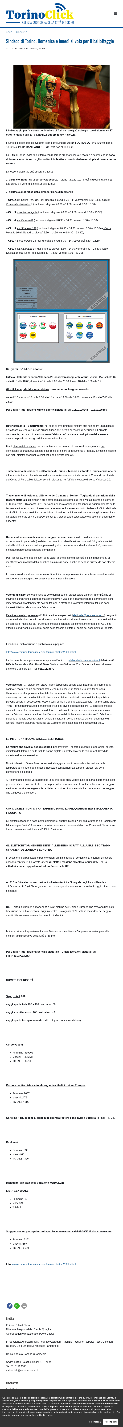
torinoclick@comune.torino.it (22, 1370)
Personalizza (94, 1421)
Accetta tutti (111, 1421)
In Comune (31, 49)
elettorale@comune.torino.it (88, 615)
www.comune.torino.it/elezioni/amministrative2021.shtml (44, 1264)
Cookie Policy (46, 1415)
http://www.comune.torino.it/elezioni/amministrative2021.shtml (41, 652)
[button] (9, 1306)
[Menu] (115, 13)
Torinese (43, 49)
